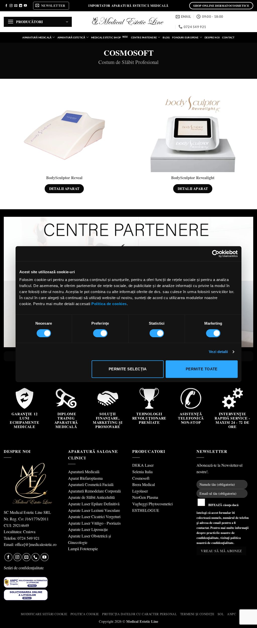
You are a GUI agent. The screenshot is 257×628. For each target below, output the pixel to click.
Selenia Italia (142, 471)
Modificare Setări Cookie (44, 614)
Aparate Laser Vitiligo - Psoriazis (94, 523)
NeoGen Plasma (145, 497)
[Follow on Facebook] (6, 6)
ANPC (231, 614)
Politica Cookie (85, 614)
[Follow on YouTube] (25, 6)
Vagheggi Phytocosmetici (152, 503)
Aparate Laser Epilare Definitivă (93, 503)
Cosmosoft (140, 478)
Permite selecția (128, 369)
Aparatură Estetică (71, 37)
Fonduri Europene (185, 37)
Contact (228, 37)
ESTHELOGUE (145, 510)
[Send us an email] (15, 6)
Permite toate (202, 369)
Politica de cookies (109, 304)
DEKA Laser (143, 465)
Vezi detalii (218, 352)
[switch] (100, 333)
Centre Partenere (144, 37)
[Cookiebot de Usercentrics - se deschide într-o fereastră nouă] (216, 253)
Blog (166, 37)
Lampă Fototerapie (83, 548)
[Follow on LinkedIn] (20, 6)
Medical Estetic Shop (106, 37)
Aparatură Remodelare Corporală (94, 491)
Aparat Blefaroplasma (85, 478)
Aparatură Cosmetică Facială (90, 484)
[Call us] (35, 557)
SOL (221, 614)
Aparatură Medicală (36, 37)
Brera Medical (143, 484)
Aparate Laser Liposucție (88, 529)
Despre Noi (212, 37)
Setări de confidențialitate (24, 567)
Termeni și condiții (197, 614)
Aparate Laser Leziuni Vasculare (94, 510)
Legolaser (140, 491)
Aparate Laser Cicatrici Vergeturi (94, 516)
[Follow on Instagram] (11, 6)
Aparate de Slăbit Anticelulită (91, 497)
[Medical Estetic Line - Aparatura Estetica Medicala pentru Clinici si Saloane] (128, 21)
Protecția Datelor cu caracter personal (139, 614)
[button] (51, 6)
